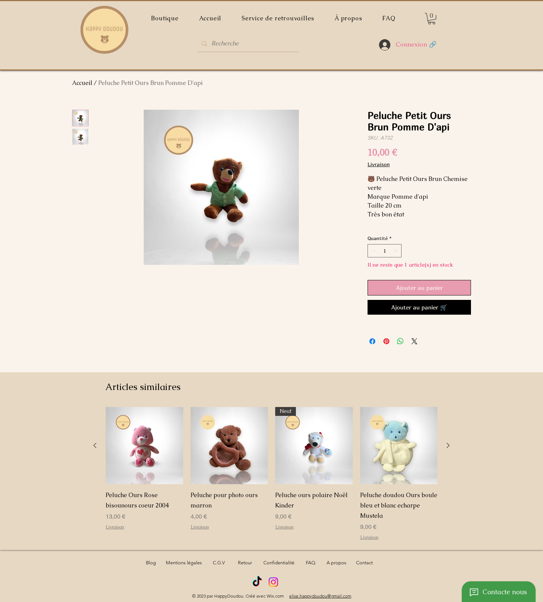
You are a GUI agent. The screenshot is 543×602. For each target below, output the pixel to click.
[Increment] (396, 250)
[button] (431, 18)
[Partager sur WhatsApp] (400, 341)
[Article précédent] (94, 445)
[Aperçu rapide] (144, 446)
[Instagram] (273, 582)
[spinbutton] (385, 250)
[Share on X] (414, 341)
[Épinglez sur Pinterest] (386, 341)
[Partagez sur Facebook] (372, 341)
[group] (271, 474)
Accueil (82, 83)
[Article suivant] (448, 445)
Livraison (379, 164)
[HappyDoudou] (257, 582)
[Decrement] (373, 250)
